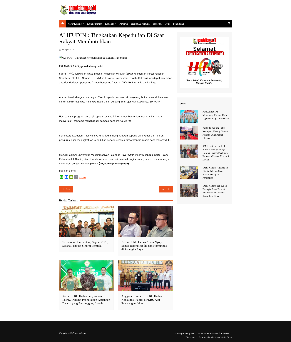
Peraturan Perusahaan (208, 333)
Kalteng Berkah (94, 23)
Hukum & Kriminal (140, 23)
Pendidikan (178, 23)
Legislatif (109, 23)
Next (164, 189)
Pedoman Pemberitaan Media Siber (215, 337)
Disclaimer (191, 337)
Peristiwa (123, 23)
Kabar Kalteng (75, 23)
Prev (68, 189)
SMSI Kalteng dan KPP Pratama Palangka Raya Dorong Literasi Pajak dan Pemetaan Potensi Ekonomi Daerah (215, 153)
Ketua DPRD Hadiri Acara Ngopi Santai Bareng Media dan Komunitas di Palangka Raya (144, 245)
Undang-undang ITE (184, 333)
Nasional (157, 23)
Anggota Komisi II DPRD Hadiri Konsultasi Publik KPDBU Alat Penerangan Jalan (141, 299)
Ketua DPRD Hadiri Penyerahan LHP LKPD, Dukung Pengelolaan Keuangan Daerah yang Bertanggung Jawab (86, 299)
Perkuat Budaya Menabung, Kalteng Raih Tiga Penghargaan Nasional (215, 115)
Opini (167, 23)
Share (82, 177)
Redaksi (225, 333)
